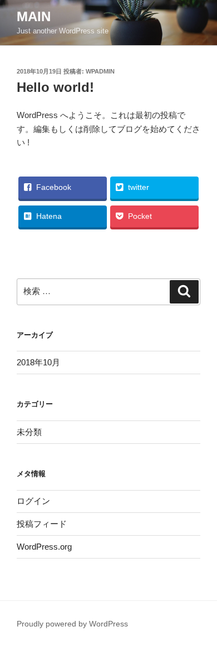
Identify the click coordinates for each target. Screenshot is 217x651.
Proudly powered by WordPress (72, 623)
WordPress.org (44, 546)
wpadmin (100, 71)
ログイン (33, 501)
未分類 (29, 432)
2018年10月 (38, 362)
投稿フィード (42, 523)
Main (34, 16)
